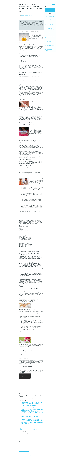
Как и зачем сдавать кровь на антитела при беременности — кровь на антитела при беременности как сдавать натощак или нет (50, 36)
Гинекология (47, 8)
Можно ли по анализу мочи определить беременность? (29, 17)
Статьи (46, 10)
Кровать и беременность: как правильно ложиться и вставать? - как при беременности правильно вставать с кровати (32, 403)
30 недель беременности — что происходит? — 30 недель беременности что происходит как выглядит (50, 45)
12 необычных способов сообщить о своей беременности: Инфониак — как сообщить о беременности (50, 15)
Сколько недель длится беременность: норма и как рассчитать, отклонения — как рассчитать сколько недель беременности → (38, 428)
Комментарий (21, 434)
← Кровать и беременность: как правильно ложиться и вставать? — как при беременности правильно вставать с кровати (24, 428)
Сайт (20, 448)
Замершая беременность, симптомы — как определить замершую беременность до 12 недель (50, 19)
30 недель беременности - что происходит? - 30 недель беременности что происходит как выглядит (30, 425)
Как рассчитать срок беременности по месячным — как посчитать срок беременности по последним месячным (50, 49)
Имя (20, 441)
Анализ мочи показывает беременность (26, 15)
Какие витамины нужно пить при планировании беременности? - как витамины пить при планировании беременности (31, 417)
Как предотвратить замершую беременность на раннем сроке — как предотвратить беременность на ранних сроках (50, 25)
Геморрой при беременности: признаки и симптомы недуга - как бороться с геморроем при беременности (31, 405)
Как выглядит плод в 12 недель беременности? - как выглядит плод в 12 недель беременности (32, 410)
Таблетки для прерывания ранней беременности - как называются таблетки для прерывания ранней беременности (32, 412)
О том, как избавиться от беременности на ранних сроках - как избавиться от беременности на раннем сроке (32, 414)
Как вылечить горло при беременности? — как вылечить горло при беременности (49, 22)
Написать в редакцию (37, 456)
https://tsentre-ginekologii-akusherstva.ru (32, 455)
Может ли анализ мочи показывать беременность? (28, 16)
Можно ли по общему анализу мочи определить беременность (30, 18)
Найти (54, 4)
